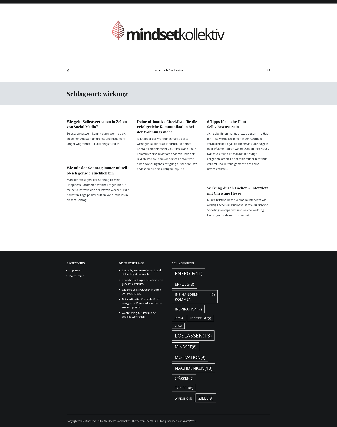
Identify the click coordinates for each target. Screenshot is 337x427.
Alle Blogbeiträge (173, 70)
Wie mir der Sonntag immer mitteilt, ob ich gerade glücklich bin (98, 170)
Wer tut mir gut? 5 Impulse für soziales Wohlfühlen (139, 314)
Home (157, 70)
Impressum (75, 270)
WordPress (189, 421)
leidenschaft (200, 318)
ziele (205, 398)
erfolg (184, 284)
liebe (178, 326)
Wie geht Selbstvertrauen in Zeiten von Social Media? (97, 124)
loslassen (193, 335)
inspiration (188, 309)
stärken (184, 378)
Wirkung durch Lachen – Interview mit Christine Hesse (237, 190)
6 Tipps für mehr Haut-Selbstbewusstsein (227, 124)
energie (188, 273)
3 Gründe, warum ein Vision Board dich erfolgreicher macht (141, 272)
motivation (190, 357)
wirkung (183, 398)
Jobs (179, 318)
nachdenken (193, 368)
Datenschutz (76, 276)
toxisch (184, 388)
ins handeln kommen (195, 297)
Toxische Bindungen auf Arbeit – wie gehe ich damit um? (142, 282)
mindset (186, 346)
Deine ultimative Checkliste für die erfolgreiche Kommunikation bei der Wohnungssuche (167, 126)
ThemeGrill (151, 421)
